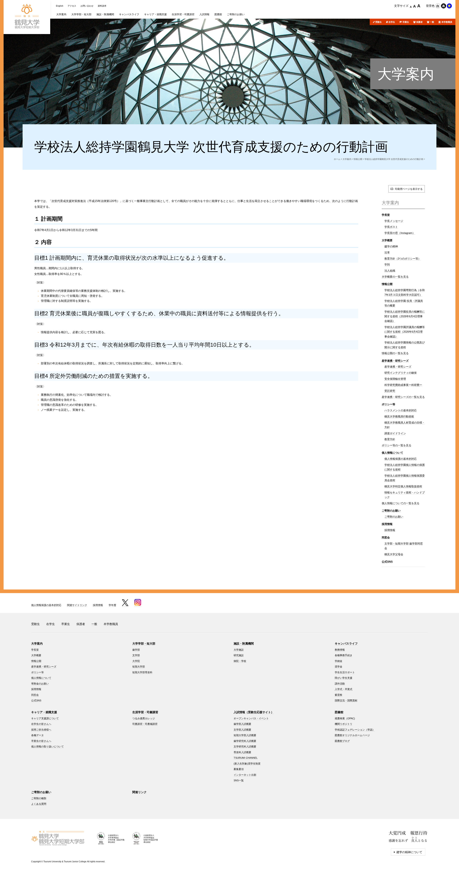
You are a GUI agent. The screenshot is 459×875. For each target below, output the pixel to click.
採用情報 (387, 524)
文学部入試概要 (242, 729)
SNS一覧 (239, 780)
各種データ (37, 735)
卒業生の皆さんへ (41, 741)
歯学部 (136, 649)
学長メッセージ (393, 220)
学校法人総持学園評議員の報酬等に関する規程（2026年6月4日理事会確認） (404, 331)
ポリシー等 (388, 404)
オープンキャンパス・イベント (251, 718)
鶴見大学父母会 (393, 554)
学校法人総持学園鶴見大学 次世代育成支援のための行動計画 (394, 159)
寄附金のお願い (40, 683)
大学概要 (387, 240)
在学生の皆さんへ (41, 723)
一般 (432, 22)
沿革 (387, 252)
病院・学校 (240, 661)
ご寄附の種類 (38, 798)
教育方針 (389, 439)
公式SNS (387, 561)
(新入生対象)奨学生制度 (247, 763)
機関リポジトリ (343, 723)
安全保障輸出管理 (395, 378)
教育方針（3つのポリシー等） (402, 258)
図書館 (339, 712)
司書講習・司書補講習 (144, 723)
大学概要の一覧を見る (395, 276)
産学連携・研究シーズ (395, 360)
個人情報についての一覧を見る (400, 503)
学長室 (386, 214)
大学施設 (239, 649)
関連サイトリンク (77, 605)
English (59, 6)
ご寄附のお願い (391, 510)
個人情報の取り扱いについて (47, 746)
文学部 (136, 655)
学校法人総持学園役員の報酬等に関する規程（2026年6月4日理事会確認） (404, 316)
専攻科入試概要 (242, 752)
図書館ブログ (342, 741)
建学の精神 (391, 246)
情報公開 (358, 159)
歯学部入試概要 (242, 723)
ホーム (337, 159)
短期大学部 (138, 666)
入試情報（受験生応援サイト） (254, 712)
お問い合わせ (87, 6)
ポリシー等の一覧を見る (396, 445)
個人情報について (392, 452)
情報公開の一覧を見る (395, 353)
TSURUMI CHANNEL (246, 757)
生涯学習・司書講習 (145, 712)
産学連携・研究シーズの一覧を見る (403, 396)
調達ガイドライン (395, 433)
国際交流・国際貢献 (346, 700)
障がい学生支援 (343, 677)
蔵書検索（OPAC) (345, 718)
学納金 (338, 661)
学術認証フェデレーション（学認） (355, 729)
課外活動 (340, 683)
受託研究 (389, 390)
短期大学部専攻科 (142, 672)
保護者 (419, 22)
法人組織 (389, 270)
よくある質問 (38, 803)
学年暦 (112, 605)
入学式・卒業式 (343, 689)
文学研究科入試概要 (245, 746)
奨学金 (338, 666)
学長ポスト (391, 226)
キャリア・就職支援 (44, 712)
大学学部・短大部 (143, 643)
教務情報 (340, 649)
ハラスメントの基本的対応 (400, 410)
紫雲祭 (338, 694)
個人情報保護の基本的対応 (400, 458)
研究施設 (239, 655)
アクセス (72, 6)
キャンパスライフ (346, 643)
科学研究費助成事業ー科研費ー (403, 384)
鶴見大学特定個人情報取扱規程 (403, 486)
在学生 (392, 22)
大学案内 (405, 74)
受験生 (378, 22)
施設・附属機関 (244, 643)
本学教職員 (446, 22)
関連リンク (139, 792)
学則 (387, 264)
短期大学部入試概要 (245, 735)
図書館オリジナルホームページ (352, 735)
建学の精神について (409, 852)
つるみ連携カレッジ (143, 718)
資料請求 (102, 6)
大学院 (136, 661)
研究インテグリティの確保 (400, 372)
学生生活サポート (345, 672)
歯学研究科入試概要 (245, 741)
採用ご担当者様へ (41, 729)
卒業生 (406, 22)
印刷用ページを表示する (409, 188)
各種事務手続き (343, 655)
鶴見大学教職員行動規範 (399, 416)
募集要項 (239, 769)
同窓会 (386, 537)
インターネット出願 (245, 774)
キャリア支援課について (45, 718)
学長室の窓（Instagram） (399, 232)
